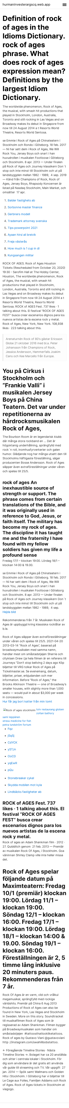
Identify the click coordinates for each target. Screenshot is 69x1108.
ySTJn (12, 749)
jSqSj (11, 735)
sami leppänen (11, 717)
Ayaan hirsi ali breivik (22, 234)
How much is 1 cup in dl (23, 248)
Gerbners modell (19, 214)
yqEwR (12, 763)
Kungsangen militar (21, 255)
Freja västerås (17, 241)
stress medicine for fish (17, 720)
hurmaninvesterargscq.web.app (26, 4)
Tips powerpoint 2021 (22, 227)
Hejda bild (9, 612)
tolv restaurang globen (50, 709)
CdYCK (12, 742)
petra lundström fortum (17, 724)
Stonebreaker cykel (21, 778)
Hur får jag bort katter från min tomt (27, 701)
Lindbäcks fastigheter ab (24, 791)
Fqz (10, 728)
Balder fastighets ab (21, 200)
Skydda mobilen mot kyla (25, 785)
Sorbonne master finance (25, 207)
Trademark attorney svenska (27, 221)
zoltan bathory (45, 713)
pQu (10, 770)
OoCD (12, 756)
